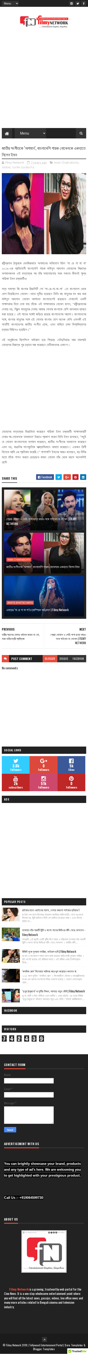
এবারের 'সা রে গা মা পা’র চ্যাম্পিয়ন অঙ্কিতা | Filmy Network (37, 609)
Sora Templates (74, 1345)
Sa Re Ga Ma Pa (23, 167)
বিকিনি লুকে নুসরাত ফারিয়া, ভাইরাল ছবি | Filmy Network (49, 951)
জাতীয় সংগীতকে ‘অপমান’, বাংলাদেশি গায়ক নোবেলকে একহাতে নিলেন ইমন (42, 566)
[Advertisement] (44, 79)
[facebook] (83, 3)
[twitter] (77, 3)
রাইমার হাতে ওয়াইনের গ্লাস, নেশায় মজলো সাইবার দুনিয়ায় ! (50, 910)
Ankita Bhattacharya (20, 602)
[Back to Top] (44, 1339)
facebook (78, 658)
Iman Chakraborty (66, 162)
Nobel (6, 167)
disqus (64, 658)
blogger (50, 658)
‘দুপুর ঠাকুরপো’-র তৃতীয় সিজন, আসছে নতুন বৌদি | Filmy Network (53, 991)
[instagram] (71, 3)
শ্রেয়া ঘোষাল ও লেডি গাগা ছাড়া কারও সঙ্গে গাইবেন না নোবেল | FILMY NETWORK (41, 521)
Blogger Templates (44, 1349)
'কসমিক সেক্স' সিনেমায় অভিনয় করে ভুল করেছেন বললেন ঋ (49, 971)
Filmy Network (19, 1289)
